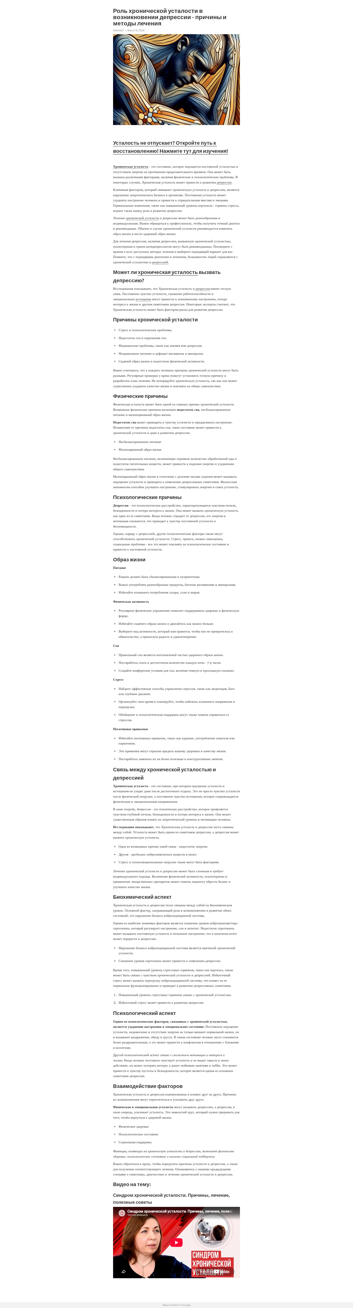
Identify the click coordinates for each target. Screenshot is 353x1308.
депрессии (224, 182)
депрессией (160, 262)
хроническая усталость (168, 272)
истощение (143, 299)
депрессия (202, 289)
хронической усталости (142, 218)
